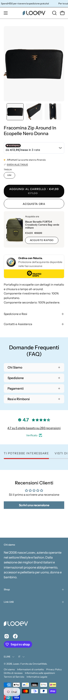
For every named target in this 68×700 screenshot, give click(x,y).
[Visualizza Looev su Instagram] (6, 636)
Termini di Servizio (14, 676)
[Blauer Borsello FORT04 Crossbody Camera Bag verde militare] (14, 229)
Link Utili (9, 601)
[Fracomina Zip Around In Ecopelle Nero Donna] (15, 111)
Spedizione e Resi (15, 314)
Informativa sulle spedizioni (40, 673)
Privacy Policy (54, 669)
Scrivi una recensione (34, 505)
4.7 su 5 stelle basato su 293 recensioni (34, 428)
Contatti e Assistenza (18, 324)
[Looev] (34, 13)
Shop (7, 589)
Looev (16, 663)
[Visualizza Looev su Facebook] (15, 636)
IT (19, 656)
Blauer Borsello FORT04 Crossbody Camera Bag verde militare (42, 224)
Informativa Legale (37, 676)
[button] (54, 13)
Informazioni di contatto (30, 669)
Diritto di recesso (13, 673)
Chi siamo (9, 669)
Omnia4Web (39, 663)
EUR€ (7, 656)
